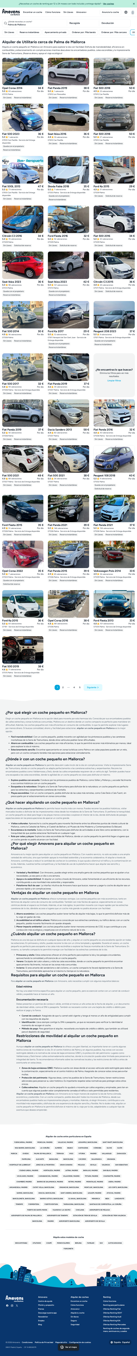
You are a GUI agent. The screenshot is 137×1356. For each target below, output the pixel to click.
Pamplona (26, 1159)
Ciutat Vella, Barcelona (43, 1187)
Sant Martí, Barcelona (113, 1142)
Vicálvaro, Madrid (25, 1176)
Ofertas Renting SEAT (112, 1313)
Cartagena (83, 1148)
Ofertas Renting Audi (112, 1317)
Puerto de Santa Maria (37, 1210)
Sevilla (93, 1165)
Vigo (71, 1153)
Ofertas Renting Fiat (112, 1309)
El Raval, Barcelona (77, 1199)
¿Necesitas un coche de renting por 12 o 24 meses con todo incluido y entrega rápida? (66, 3)
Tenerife (19, 1204)
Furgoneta (68, 1249)
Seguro (74, 1321)
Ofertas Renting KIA (111, 1321)
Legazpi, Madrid (94, 1193)
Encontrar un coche (32, 12)
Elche (109, 1148)
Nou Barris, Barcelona (25, 1148)
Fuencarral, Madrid (23, 1142)
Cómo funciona (52, 12)
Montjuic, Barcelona (93, 1187)
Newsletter (43, 1317)
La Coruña (45, 1148)
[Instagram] (12, 1305)
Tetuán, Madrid (91, 1176)
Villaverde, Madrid (71, 1176)
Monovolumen (63, 1243)
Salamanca (96, 1159)
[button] (134, 4)
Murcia (14, 1153)
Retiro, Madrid (74, 1182)
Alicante (40, 1159)
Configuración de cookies (80, 1342)
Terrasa (60, 1153)
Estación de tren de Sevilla (85, 1215)
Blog (40, 1324)
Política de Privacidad (44, 1342)
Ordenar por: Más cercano (114, 32)
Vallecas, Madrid (65, 1142)
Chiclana (80, 1210)
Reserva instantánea (29, 32)
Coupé (49, 1243)
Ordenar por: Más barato (84, 32)
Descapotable (21, 1243)
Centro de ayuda (45, 1301)
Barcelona (68, 1159)
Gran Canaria (66, 1165)
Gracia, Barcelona (46, 1193)
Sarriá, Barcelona (25, 1193)
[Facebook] (7, 1305)
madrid (50, 1221)
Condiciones (27, 1342)
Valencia (106, 1165)
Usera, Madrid (114, 1182)
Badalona (53, 1159)
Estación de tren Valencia (114, 1215)
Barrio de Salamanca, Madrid (50, 1182)
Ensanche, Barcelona (69, 1187)
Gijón (119, 1148)
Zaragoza (121, 1153)
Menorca (96, 1199)
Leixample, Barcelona (87, 1142)
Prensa (41, 1309)
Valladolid (106, 1153)
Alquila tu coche (77, 1313)
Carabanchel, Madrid (48, 1176)
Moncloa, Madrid (44, 1142)
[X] (16, 1305)
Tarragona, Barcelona (73, 1204)
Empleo (41, 1321)
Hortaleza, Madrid (51, 1170)
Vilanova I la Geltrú (61, 1210)
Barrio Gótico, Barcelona (51, 1199)
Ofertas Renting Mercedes (114, 1324)
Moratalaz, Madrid (94, 1182)
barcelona (37, 1221)
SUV (101, 1243)
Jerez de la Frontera (45, 1165)
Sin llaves (75, 1317)
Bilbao (70, 1148)
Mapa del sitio (61, 1342)
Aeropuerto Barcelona (69, 1221)
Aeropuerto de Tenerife (57, 1215)
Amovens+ (81, 12)
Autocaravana (115, 1243)
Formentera (33, 1204)
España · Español (122, 1342)
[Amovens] (11, 12)
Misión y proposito (46, 1305)
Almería (58, 1148)
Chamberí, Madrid (24, 1182)
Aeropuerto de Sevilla (95, 1221)
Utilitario (37, 1243)
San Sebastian (121, 1165)
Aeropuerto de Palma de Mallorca (26, 1215)
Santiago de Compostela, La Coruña (105, 1204)
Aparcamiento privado (55, 32)
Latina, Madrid (71, 1170)
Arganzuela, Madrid (18, 1187)
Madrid (93, 1153)
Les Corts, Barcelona (118, 1187)
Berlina (78, 1243)
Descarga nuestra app (47, 1313)
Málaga (81, 1165)
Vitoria (82, 1153)
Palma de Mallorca (42, 1153)
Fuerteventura (51, 1204)
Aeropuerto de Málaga (100, 1210)
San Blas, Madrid (110, 1170)
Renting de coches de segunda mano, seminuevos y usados (116, 1329)
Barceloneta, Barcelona (24, 1199)
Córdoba (97, 1148)
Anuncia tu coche (110, 12)
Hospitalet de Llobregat (20, 1165)
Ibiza (107, 1199)
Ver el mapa (71, 1347)
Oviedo (26, 1153)
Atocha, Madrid (113, 1193)
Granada (111, 1159)
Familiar (90, 1243)
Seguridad (75, 1324)
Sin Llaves (68, 12)
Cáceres (82, 1159)
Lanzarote (119, 1199)
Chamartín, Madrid (111, 1176)
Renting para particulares (114, 1305)
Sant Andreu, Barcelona (71, 1193)
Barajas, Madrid (90, 1170)
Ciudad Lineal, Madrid (28, 1170)
